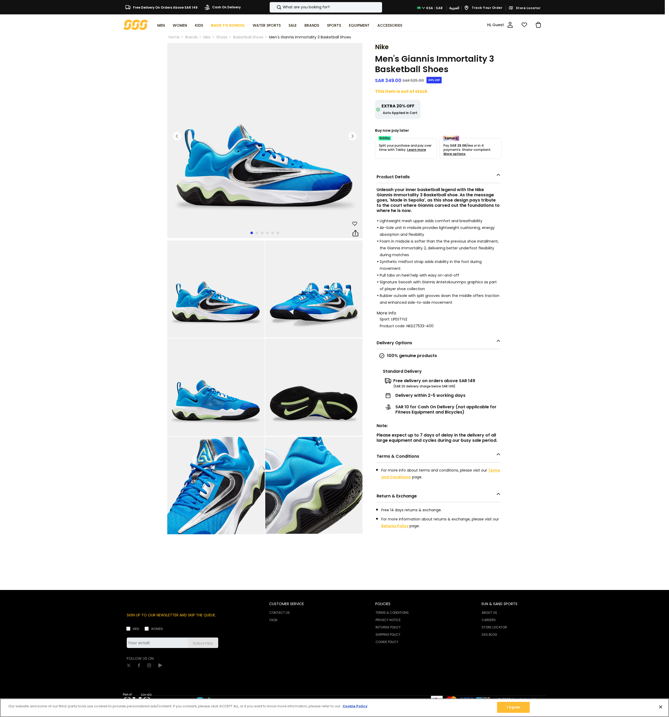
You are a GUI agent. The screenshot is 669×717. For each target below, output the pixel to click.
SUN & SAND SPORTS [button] (499, 603)
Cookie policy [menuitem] (387, 642)
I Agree (513, 707)
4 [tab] (267, 233)
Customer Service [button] (286, 603)
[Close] (660, 707)
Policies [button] (382, 603)
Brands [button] (311, 25)
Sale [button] (293, 25)
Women (157, 629)
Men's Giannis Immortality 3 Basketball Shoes (310, 37)
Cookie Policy (355, 706)
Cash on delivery (226, 7)
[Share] (355, 233)
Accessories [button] (389, 25)
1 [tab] (251, 233)
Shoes (221, 37)
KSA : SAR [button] (434, 7)
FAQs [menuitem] (273, 620)
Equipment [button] (359, 25)
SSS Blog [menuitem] (489, 634)
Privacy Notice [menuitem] (388, 620)
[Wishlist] (524, 25)
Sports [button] (334, 25)
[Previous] (177, 136)
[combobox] (326, 7)
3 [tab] (262, 233)
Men (136, 629)
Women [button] (180, 25)
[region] (334, 707)
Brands (191, 37)
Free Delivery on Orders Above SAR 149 (165, 7)
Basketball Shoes (248, 37)
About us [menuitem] (489, 612)
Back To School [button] (228, 25)
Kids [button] (199, 25)
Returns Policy (394, 526)
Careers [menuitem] (489, 620)
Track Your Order (487, 7)
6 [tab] (277, 233)
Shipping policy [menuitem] (388, 634)
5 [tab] (272, 233)
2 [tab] (256, 233)
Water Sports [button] (267, 25)
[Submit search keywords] (275, 7)
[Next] (352, 136)
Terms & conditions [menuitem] (392, 612)
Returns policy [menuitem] (388, 627)
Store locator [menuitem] (494, 627)
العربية (454, 8)
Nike (207, 37)
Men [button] (161, 25)
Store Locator (527, 8)
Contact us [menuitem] (279, 612)
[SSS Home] (135, 24)
